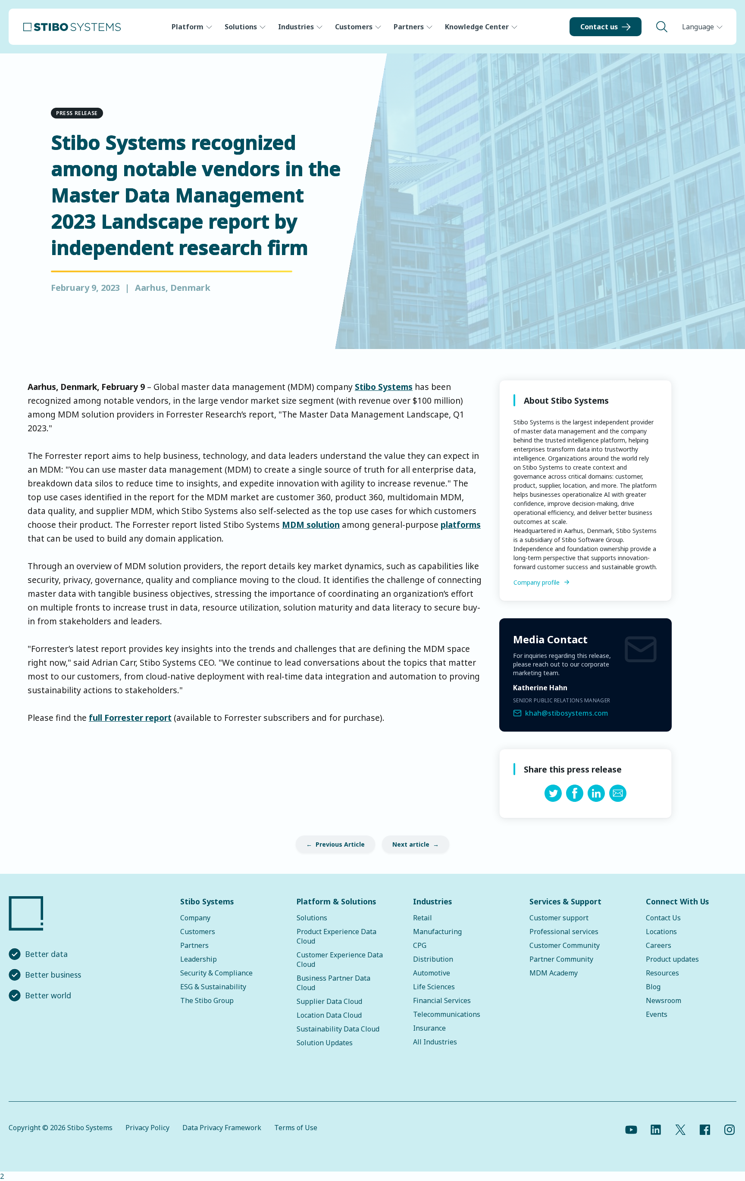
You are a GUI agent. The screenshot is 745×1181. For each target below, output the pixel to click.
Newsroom (663, 1000)
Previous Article (340, 844)
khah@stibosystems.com (566, 713)
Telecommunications (446, 1014)
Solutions (241, 26)
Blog (653, 986)
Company (195, 917)
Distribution (433, 959)
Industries (296, 26)
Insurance (429, 1028)
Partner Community (561, 959)
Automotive (431, 973)
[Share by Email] (617, 799)
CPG (419, 945)
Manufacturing (437, 931)
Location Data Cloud (329, 1015)
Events (656, 1014)
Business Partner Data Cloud (333, 982)
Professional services (563, 931)
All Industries (435, 1042)
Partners (409, 26)
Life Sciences (434, 986)
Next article (410, 844)
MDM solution (311, 524)
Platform (187, 26)
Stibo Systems (384, 387)
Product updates (672, 959)
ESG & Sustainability (213, 986)
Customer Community (564, 945)
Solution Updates (325, 1042)
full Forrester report (130, 717)
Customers (353, 26)
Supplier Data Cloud (329, 1001)
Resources (662, 973)
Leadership (198, 959)
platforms (461, 524)
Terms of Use (295, 1127)
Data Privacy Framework (221, 1127)
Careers (658, 945)
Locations (661, 931)
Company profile (536, 582)
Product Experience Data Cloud (336, 936)
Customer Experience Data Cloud (340, 959)
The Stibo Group (207, 1000)
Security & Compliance (216, 973)
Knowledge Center (477, 26)
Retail (422, 917)
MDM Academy (553, 973)
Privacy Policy (147, 1127)
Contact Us (663, 917)
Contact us (599, 26)
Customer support (558, 917)
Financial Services (442, 1000)
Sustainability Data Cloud (338, 1029)
